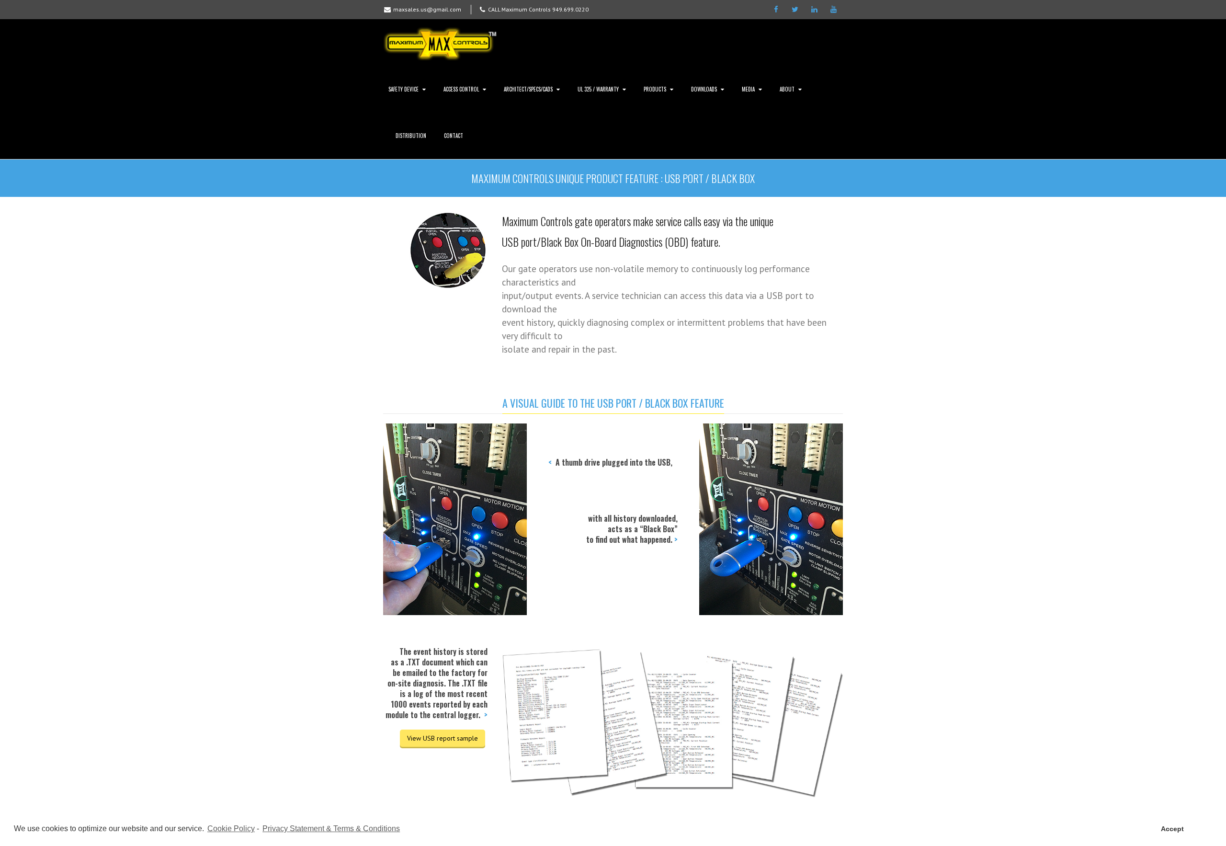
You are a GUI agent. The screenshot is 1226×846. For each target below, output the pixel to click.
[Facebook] (775, 9)
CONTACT (453, 135)
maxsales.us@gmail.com (427, 9)
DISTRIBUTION (411, 135)
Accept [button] (1172, 829)
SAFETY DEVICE (403, 89)
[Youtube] (833, 9)
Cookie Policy (231, 828)
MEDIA (748, 89)
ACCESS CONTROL (461, 89)
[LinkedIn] (814, 9)
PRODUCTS (655, 89)
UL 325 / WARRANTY (598, 89)
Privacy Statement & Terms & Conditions (331, 828)
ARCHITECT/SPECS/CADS (528, 89)
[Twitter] (795, 9)
